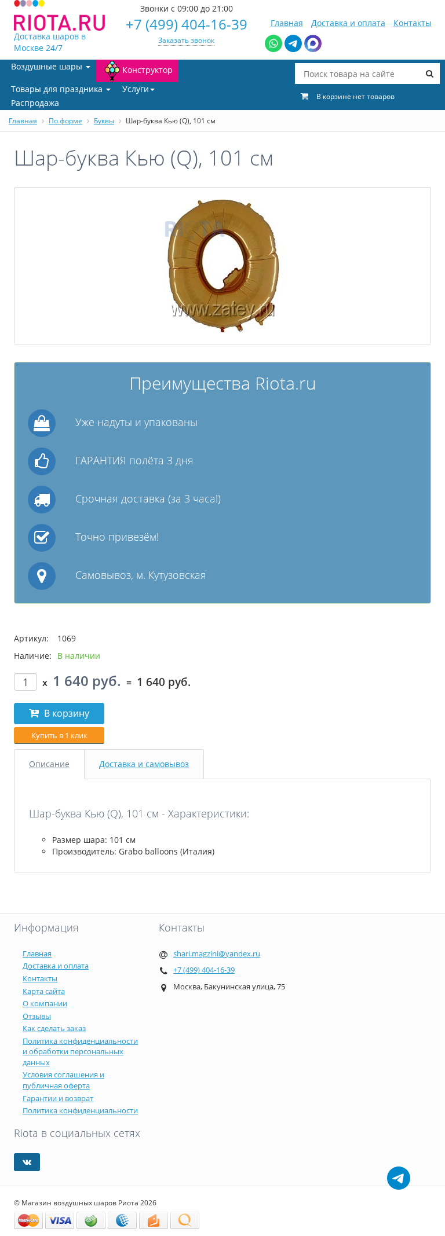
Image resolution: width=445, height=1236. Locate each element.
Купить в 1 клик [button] (59, 735)
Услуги (135, 88)
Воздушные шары (48, 66)
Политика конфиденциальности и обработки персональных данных (80, 1052)
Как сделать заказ (54, 1028)
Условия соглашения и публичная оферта (63, 1080)
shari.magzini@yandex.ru (216, 953)
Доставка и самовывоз (144, 763)
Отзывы (37, 1016)
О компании (45, 1003)
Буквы (104, 121)
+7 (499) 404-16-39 (186, 24)
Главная (287, 22)
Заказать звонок (186, 40)
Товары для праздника (58, 88)
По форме (65, 121)
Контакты (412, 22)
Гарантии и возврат (58, 1098)
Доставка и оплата (348, 22)
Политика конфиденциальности (80, 1110)
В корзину (65, 713)
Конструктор (147, 69)
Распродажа (35, 102)
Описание (49, 763)
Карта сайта (44, 991)
